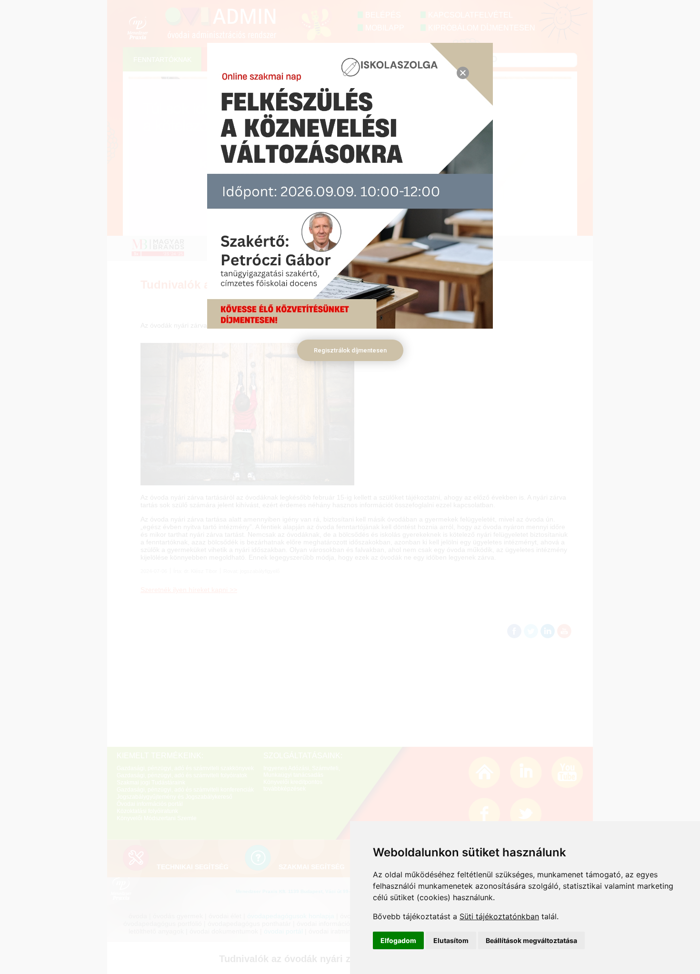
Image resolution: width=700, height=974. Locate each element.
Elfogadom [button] (398, 940)
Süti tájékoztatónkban (499, 916)
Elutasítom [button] (451, 940)
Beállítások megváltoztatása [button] (531, 940)
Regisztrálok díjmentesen (350, 350)
